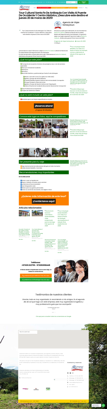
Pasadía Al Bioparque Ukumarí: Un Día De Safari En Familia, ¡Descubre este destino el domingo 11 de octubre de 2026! (79, 163)
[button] (20, 304)
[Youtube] (70, 373)
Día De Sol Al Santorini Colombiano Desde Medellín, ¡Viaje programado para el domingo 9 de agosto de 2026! (50, 243)
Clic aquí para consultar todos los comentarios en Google (53, 316)
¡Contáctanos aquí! (44, 201)
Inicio (35, 7)
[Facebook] (68, 373)
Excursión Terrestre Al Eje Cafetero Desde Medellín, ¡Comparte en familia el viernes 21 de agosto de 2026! (24, 232)
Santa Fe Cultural (59, 32)
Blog (86, 7)
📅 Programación (71, 7)
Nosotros (80, 7)
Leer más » (21, 239)
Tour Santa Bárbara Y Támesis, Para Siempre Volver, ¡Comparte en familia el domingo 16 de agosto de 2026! (37, 232)
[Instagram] (73, 373)
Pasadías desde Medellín (43, 7)
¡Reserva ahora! (44, 105)
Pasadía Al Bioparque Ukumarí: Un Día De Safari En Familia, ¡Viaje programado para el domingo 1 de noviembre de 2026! (79, 122)
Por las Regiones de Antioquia (58, 7)
